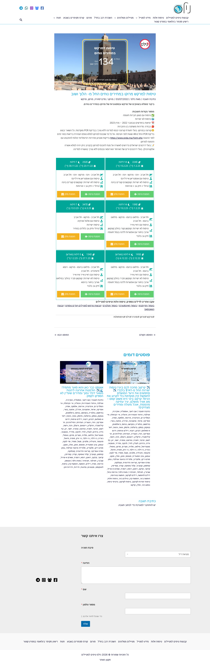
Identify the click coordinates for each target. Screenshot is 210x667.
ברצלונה (133, 427)
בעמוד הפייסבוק (146, 305)
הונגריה (134, 433)
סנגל (126, 453)
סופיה (119, 449)
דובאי (132, 430)
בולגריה (139, 424)
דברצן (137, 430)
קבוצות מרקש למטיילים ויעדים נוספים (83, 305)
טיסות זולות (158, 17)
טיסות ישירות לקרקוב (141, 481)
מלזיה (131, 446)
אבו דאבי (133, 411)
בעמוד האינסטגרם (128, 305)
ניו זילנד (133, 449)
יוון (112, 440)
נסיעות (83, 467)
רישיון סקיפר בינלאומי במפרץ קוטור (171, 21)
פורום (89, 17)
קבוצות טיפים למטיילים (177, 17)
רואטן (135, 469)
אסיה (114, 417)
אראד (140, 421)
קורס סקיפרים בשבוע (73, 17)
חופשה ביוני (145, 478)
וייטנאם (130, 437)
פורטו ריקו (145, 459)
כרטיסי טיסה (112, 481)
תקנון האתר (105, 659)
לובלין (135, 443)
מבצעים (91, 467)
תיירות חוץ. (68, 467)
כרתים (142, 443)
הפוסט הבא (62, 334)
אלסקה (121, 417)
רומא (129, 469)
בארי (113, 421)
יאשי (117, 440)
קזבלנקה (118, 462)
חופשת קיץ (134, 478)
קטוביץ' (139, 465)
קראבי (147, 469)
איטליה (124, 414)
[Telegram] (21, 8)
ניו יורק (126, 449)
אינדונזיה (136, 417)
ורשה (112, 437)
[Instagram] (31, 8)
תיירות (77, 467)
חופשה (82, 464)
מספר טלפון (88, 604)
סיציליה (139, 453)
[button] (137, 18)
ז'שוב (148, 440)
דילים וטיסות (122, 430)
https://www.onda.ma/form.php (126, 138)
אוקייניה (116, 411)
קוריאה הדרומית (130, 462)
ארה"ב (125, 421)
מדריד (118, 443)
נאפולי (112, 446)
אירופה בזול (112, 472)
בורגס (124, 424)
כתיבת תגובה (149, 99)
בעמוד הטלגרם (110, 305)
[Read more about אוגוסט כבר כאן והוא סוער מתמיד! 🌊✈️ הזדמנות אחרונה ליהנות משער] (81, 372)
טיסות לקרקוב (125, 481)
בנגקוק (147, 427)
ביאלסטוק (117, 424)
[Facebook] (42, 8)
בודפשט (146, 424)
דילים (88, 464)
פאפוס (128, 456)
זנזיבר (142, 440)
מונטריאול (146, 446)
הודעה (85, 563)
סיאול (113, 449)
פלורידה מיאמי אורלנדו (122, 459)
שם (83, 589)
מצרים (125, 446)
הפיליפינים (117, 433)
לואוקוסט (99, 467)
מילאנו (137, 446)
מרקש (84, 99)
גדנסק (126, 427)
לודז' (130, 443)
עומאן (147, 456)
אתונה (118, 421)
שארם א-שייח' (113, 469)
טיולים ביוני (123, 478)
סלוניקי (132, 453)
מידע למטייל (145, 17)
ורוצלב (123, 437)
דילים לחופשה (144, 475)
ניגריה (147, 449)
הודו (140, 433)
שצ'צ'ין (147, 472)
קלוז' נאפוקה (130, 465)
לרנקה (124, 443)
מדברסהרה (100, 99)
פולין (118, 456)
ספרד (120, 453)
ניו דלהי (140, 449)
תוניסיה (132, 472)
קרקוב (141, 469)
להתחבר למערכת (144, 505)
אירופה (128, 417)
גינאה (115, 427)
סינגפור (147, 453)
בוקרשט (131, 424)
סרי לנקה (113, 453)
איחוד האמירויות (135, 414)
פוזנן (123, 456)
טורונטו (129, 440)
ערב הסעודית (138, 456)
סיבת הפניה (87, 547)
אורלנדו (147, 414)
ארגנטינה (132, 421)
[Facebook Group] (37, 8)
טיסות (64, 464)
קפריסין (115, 465)
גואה (121, 427)
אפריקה (146, 421)
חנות (58, 17)
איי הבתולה (115, 414)
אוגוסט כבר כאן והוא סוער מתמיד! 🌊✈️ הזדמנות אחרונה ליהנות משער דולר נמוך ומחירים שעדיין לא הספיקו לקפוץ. (81, 392)
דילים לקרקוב (131, 475)
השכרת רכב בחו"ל (103, 17)
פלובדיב (136, 459)
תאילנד (140, 472)
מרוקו (110, 99)
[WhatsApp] (26, 8)
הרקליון (137, 437)
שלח (85, 623)
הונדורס (126, 433)
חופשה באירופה (117, 475)
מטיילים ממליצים (125, 17)
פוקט (112, 456)
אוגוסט (68, 460)
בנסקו (140, 427)
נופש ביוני (146, 485)
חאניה (136, 440)
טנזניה (122, 440)
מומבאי (111, 443)
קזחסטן (147, 465)
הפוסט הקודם (147, 334)
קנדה (121, 465)
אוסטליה (124, 411)
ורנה (117, 437)
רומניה (123, 469)
